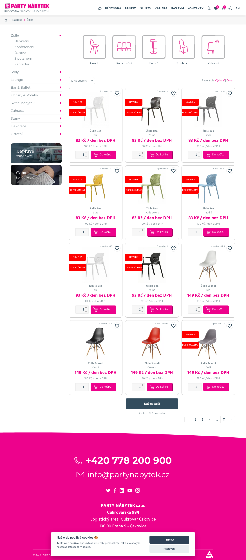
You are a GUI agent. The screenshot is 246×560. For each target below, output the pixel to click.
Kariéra (161, 8)
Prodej (131, 8)
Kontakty (195, 8)
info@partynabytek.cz (129, 474)
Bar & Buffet (20, 88)
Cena (229, 80)
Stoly (15, 72)
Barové (20, 53)
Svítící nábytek (23, 103)
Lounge (17, 80)
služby (145, 8)
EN (238, 8)
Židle (15, 35)
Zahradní (21, 64)
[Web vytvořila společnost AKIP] (209, 556)
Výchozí (220, 80)
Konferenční (24, 47)
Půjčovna (113, 8)
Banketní (21, 41)
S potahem (23, 59)
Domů (100, 8)
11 (224, 419)
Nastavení (169, 548)
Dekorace (18, 126)
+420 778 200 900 (129, 460)
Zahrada (17, 111)
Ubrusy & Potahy (24, 95)
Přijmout (169, 539)
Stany (15, 119)
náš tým (177, 8)
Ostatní (17, 134)
